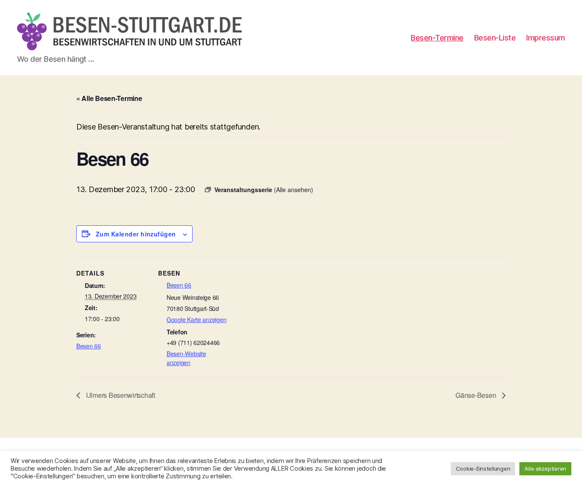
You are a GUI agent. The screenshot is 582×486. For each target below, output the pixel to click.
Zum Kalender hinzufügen (136, 234)
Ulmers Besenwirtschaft (119, 395)
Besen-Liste (495, 37)
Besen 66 (88, 346)
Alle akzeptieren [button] (545, 468)
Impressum (545, 37)
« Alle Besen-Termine (109, 98)
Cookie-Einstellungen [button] (483, 468)
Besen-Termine (437, 37)
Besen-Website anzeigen (186, 358)
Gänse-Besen (476, 395)
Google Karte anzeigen (196, 319)
